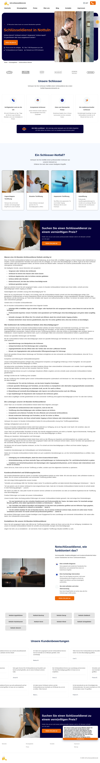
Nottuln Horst (38, 621)
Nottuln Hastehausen (16, 621)
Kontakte (68, 8)
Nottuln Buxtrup (38, 615)
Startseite (7, 8)
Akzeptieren (80, 739)
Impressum (81, 8)
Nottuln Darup (61, 615)
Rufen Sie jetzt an (11, 42)
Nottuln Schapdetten (84, 621)
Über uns (47, 8)
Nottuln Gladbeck (84, 615)
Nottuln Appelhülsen (16, 615)
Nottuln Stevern (15, 628)
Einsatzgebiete (22, 8)
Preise (35, 8)
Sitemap (76, 747)
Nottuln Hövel (61, 621)
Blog (57, 8)
